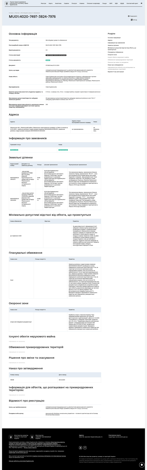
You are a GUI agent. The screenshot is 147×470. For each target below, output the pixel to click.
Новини (82, 3)
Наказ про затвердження (115, 65)
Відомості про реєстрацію (116, 71)
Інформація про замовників (116, 42)
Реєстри (43, 3)
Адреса (110, 40)
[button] (141, 3)
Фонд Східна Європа (30, 447)
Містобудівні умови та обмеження (30, 12)
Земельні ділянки (113, 45)
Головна (11, 12)
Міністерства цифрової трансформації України (42, 443)
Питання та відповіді (93, 3)
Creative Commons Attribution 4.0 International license (49, 456)
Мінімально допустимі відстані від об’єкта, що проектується (122, 48)
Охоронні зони (112, 54)
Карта (50, 3)
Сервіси (66, 3)
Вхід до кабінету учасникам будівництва (21, 461)
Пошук (104, 3)
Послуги (74, 3)
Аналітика (58, 3)
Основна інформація (114, 37)
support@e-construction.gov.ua (18, 452)
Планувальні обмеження (115, 52)
